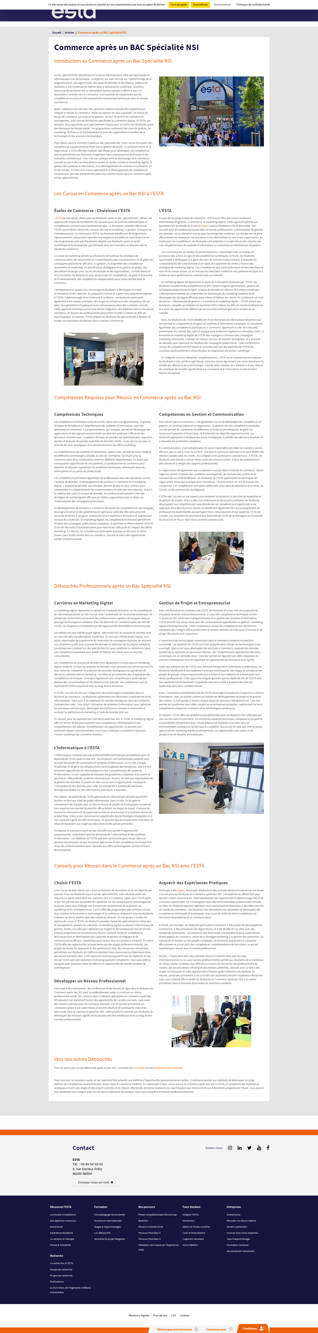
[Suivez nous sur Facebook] (268, 1148)
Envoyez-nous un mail (93, 1182)
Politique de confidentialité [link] (253, 5)
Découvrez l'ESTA (60, 1207)
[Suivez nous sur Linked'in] (240, 1148)
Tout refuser (200, 5)
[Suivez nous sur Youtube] (259, 1148)
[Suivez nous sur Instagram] (230, 1148)
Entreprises (234, 1207)
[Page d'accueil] (73, 11)
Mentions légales (139, 1316)
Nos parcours (146, 1207)
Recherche (56, 1256)
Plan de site (160, 1316)
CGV (173, 1316)
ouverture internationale (169, 1068)
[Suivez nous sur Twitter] (249, 1148)
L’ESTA (58, 218)
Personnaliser (222, 5)
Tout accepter (178, 5)
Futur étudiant (191, 1207)
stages (181, 890)
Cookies (185, 1316)
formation (203, 226)
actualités (139, 1068)
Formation (100, 1207)
